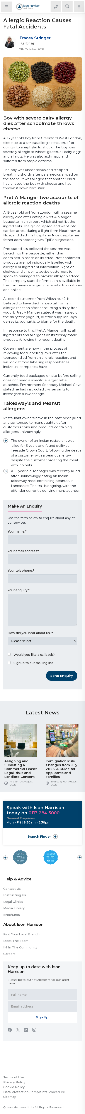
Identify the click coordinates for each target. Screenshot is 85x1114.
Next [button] (79, 855)
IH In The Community (20, 947)
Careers (9, 954)
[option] (21, 757)
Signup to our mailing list (33, 663)
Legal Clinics (13, 902)
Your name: (17, 531)
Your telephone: (21, 571)
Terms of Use (13, 1077)
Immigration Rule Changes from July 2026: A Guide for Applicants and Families (61, 769)
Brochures (11, 915)
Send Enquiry (61, 676)
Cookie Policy (14, 1087)
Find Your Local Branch (21, 934)
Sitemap (9, 1097)
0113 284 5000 (44, 812)
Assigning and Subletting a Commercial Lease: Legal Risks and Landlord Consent (20, 769)
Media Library (14, 908)
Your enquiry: (18, 590)
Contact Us (12, 889)
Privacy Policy (14, 1082)
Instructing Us (14, 895)
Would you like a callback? (34, 655)
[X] (20, 1030)
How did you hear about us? (30, 633)
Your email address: (23, 551)
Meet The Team (15, 941)
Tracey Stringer (35, 38)
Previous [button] (5, 857)
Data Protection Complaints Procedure (34, 1092)
